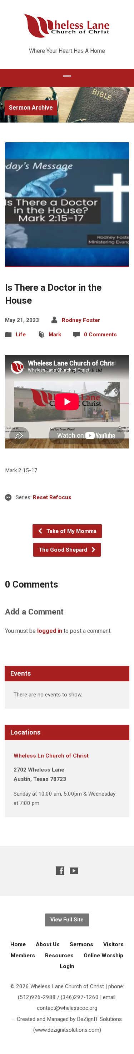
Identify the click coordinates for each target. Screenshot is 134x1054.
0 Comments (100, 334)
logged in (49, 630)
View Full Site (67, 920)
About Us (48, 944)
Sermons (81, 944)
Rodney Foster (81, 320)
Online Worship (103, 955)
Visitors (113, 944)
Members (23, 955)
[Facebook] (60, 870)
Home (18, 944)
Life (21, 334)
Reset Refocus (52, 497)
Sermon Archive (31, 107)
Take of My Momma (70, 531)
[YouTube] (74, 870)
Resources (59, 955)
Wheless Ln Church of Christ (51, 755)
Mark (55, 334)
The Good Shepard (64, 550)
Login (67, 966)
